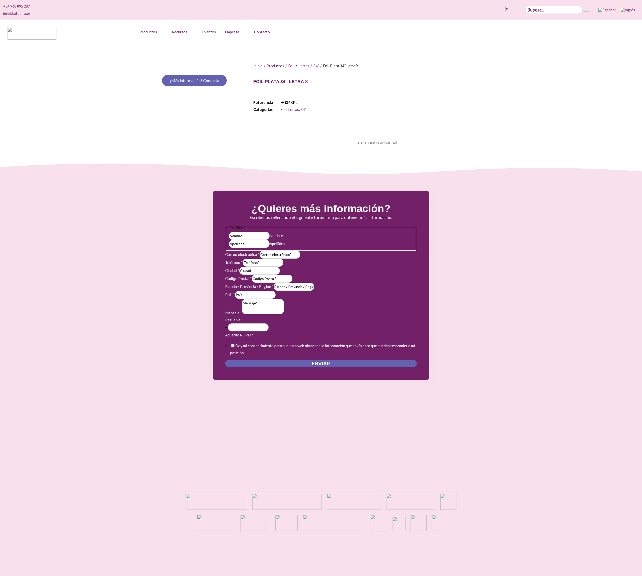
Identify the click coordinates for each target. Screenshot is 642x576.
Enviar (321, 363)
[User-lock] (518, 9)
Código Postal (238, 278)
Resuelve (234, 320)
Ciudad (232, 270)
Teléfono (234, 262)
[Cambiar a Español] (607, 10)
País (230, 294)
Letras (303, 65)
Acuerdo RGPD (239, 335)
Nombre (276, 235)
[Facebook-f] (512, 9)
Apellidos (277, 243)
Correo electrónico (242, 254)
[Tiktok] (489, 9)
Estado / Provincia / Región (249, 286)
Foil (291, 65)
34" (316, 65)
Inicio (258, 65)
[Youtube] (501, 9)
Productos (275, 65)
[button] (151, 32)
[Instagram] (495, 9)
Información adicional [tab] (376, 142)
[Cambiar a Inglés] (627, 10)
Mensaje (233, 313)
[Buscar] (586, 11)
